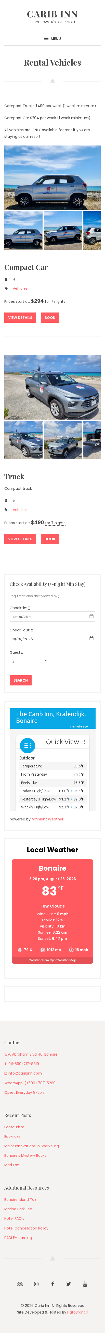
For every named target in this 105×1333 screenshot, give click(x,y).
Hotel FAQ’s (14, 1218)
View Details (20, 317)
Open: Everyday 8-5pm (25, 1092)
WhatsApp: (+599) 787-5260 (30, 1083)
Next (90, 177)
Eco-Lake (12, 1136)
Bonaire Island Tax (20, 1199)
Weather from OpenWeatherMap (52, 960)
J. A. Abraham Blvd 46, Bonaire (31, 1054)
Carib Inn (52, 13)
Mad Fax (11, 1165)
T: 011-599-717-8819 (21, 1063)
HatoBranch (77, 1312)
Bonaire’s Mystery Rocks (25, 1155)
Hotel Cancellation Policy (26, 1228)
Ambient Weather (47, 819)
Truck (14, 476)
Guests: (16, 652)
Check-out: (21, 630)
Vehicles (20, 288)
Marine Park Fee (18, 1209)
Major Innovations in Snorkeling (31, 1146)
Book (50, 317)
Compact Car (26, 267)
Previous (14, 177)
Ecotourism (14, 1127)
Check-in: (20, 607)
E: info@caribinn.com (23, 1073)
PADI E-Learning (18, 1237)
